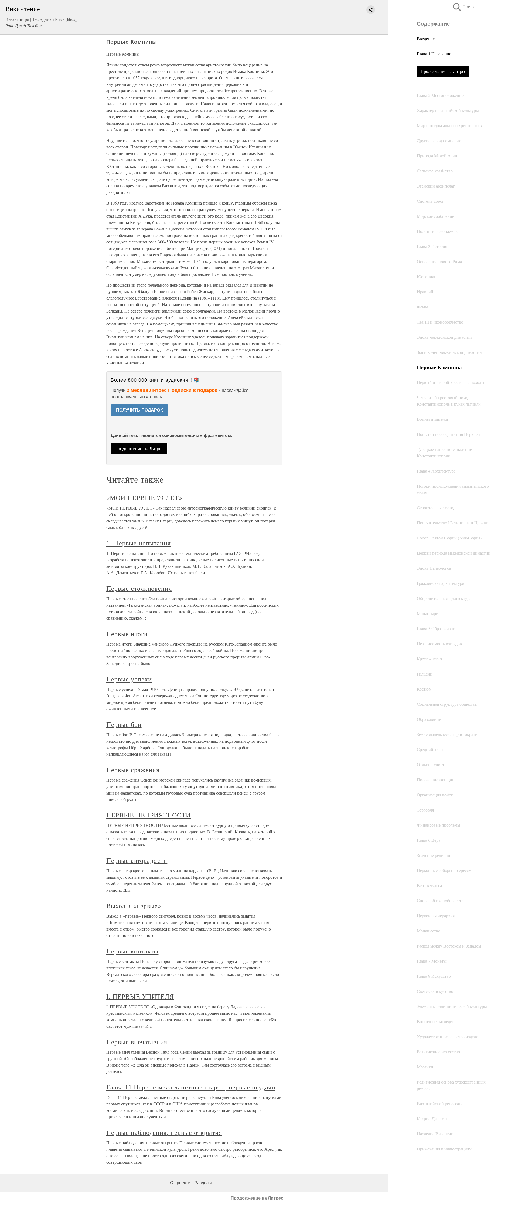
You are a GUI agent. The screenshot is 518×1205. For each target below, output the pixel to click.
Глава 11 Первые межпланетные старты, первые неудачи (190, 1087)
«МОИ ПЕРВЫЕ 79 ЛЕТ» (144, 497)
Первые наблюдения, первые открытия (164, 1132)
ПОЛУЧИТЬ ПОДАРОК (139, 410)
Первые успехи (129, 679)
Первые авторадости (136, 860)
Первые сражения (132, 769)
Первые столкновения (139, 588)
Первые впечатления (136, 1041)
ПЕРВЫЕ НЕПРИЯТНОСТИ (148, 815)
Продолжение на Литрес (443, 71)
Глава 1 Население (434, 53)
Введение (426, 38)
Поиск (463, 7)
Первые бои (124, 724)
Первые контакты (132, 951)
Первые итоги (127, 633)
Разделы (203, 1182)
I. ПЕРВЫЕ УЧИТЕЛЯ (140, 996)
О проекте (180, 1182)
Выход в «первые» (133, 905)
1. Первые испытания (138, 543)
